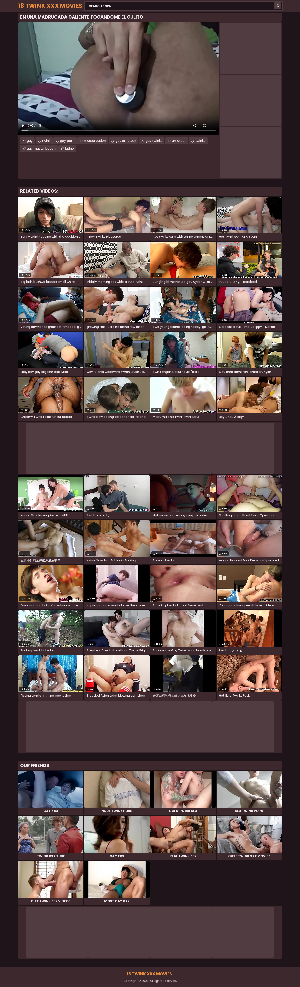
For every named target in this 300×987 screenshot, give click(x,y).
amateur (179, 140)
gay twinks (154, 140)
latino (69, 148)
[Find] (277, 5)
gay (30, 140)
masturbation (95, 140)
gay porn (67, 140)
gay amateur (125, 140)
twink (46, 140)
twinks (200, 140)
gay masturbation (41, 148)
